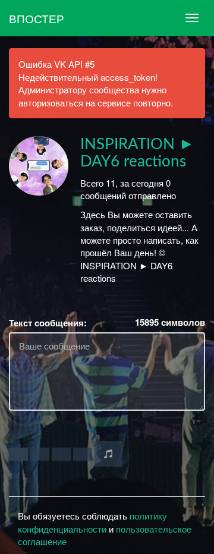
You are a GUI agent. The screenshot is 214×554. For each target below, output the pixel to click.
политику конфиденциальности (92, 521)
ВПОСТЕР (36, 18)
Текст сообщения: (48, 323)
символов (170, 322)
